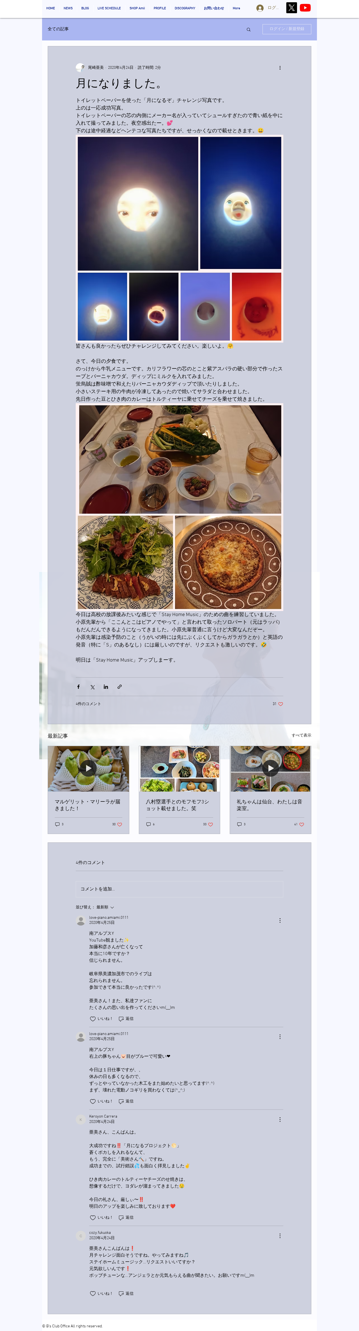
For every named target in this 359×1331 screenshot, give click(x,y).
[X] (291, 7)
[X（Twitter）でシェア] (92, 686)
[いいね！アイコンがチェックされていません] (92, 1019)
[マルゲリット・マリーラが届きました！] (88, 769)
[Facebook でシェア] (78, 686)
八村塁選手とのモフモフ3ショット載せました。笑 (177, 805)
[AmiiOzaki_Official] (305, 7)
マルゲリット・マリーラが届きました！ (87, 805)
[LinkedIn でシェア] (106, 686)
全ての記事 (58, 29)
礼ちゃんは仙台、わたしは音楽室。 (269, 805)
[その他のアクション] (280, 67)
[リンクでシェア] (119, 686)
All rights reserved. (87, 1326)
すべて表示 (301, 735)
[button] (248, 29)
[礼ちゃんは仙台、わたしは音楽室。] (270, 769)
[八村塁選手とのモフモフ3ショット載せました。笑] (179, 769)
